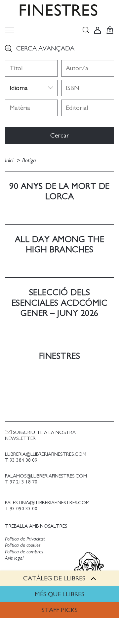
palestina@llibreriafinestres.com (47, 502)
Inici (10, 161)
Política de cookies (23, 545)
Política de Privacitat (25, 538)
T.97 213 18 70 (21, 481)
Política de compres (24, 551)
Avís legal (14, 558)
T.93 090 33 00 (21, 508)
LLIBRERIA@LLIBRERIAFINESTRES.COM (45, 454)
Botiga (29, 161)
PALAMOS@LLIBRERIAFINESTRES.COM (46, 476)
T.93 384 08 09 (21, 460)
